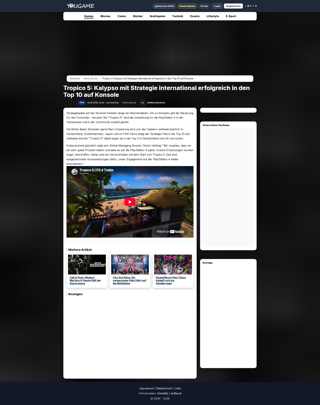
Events (195, 16)
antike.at (176, 393)
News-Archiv (91, 78)
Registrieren (233, 6)
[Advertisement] (32, 74)
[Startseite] (80, 6)
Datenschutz (164, 388)
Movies (105, 16)
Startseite (75, 78)
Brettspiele (157, 16)
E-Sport (231, 16)
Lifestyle (213, 16)
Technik (177, 16)
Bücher (138, 16)
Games (89, 16)
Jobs (177, 388)
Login (217, 6)
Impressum (146, 388)
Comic (122, 16)
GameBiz (162, 393)
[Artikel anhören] (143, 103)
